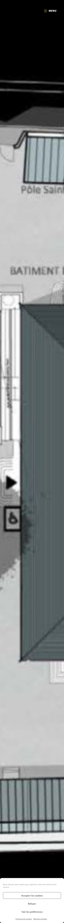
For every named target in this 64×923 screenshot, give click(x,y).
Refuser (32, 903)
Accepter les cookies (32, 895)
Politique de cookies (23, 919)
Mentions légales (40, 919)
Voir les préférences (32, 911)
